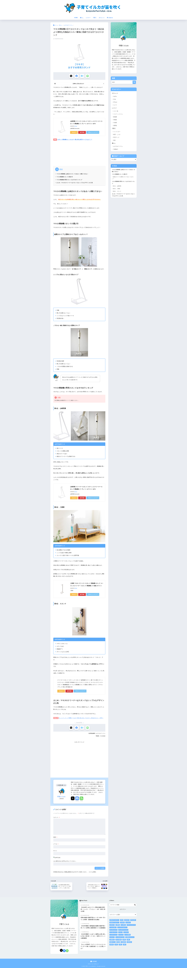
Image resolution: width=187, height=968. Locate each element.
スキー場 (115, 111)
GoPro (115, 96)
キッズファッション (123, 929)
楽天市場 (82, 132)
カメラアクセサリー (122, 927)
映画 (118, 942)
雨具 (124, 944)
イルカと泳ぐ (113, 927)
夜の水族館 (118, 939)
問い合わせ (110, 17)
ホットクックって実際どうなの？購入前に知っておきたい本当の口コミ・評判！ (81, 718)
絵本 (116, 944)
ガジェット (102, 17)
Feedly (81, 800)
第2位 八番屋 (116, 188)
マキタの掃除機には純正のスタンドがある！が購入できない (72, 173)
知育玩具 (129, 942)
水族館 (115, 122)
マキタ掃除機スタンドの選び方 (64, 176)
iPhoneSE (133, 920)
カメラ (115, 105)
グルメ (120, 932)
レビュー (112, 937)
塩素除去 (112, 939)
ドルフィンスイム (118, 114)
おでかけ (128, 922)
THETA (122, 922)
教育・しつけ (116, 134)
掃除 (128, 939)
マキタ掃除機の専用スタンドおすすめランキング (69, 179)
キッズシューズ (113, 929)
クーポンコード (113, 932)
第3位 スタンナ (117, 191)
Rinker (76, 126)
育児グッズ (116, 137)
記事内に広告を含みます (78, 83)
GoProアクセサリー (114, 920)
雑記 (114, 140)
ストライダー (116, 131)
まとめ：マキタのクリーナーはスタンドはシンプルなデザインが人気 (74, 182)
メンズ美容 (127, 934)
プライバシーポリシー (93, 964)
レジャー (88, 17)
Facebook (77, 800)
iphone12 (127, 920)
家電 (124, 939)
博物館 (115, 119)
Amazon (74, 132)
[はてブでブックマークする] (82, 76)
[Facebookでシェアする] (77, 76)
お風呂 (117, 924)
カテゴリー (123, 909)
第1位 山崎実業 (117, 186)
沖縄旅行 (115, 149)
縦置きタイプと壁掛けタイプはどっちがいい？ (123, 177)
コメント (56, 817)
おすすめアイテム (100, 733)
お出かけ (112, 924)
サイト (55, 850)
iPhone (115, 102)
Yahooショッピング (92, 132)
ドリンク (121, 934)
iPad (114, 99)
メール (56, 844)
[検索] (134, 82)
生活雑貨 (103, 736)
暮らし (82, 17)
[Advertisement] (79, 153)
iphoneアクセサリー (114, 922)
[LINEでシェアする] (88, 76)
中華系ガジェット (130, 937)
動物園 (115, 116)
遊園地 (115, 125)
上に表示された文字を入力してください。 (65, 861)
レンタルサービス (120, 937)
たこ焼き (123, 924)
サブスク (126, 932)
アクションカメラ (131, 924)
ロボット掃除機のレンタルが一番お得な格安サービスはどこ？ (74, 139)
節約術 (111, 944)
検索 (135, 904)
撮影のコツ (112, 942)
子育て (94, 17)
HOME (76, 17)
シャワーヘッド (113, 934)
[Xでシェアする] (71, 76)
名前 (55, 837)
